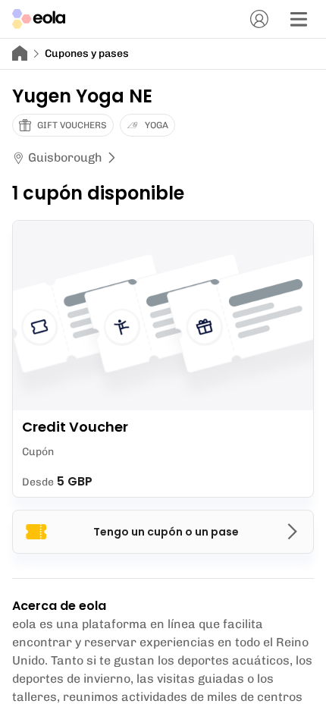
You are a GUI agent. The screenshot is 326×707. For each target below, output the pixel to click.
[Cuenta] (259, 19)
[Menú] (299, 19)
